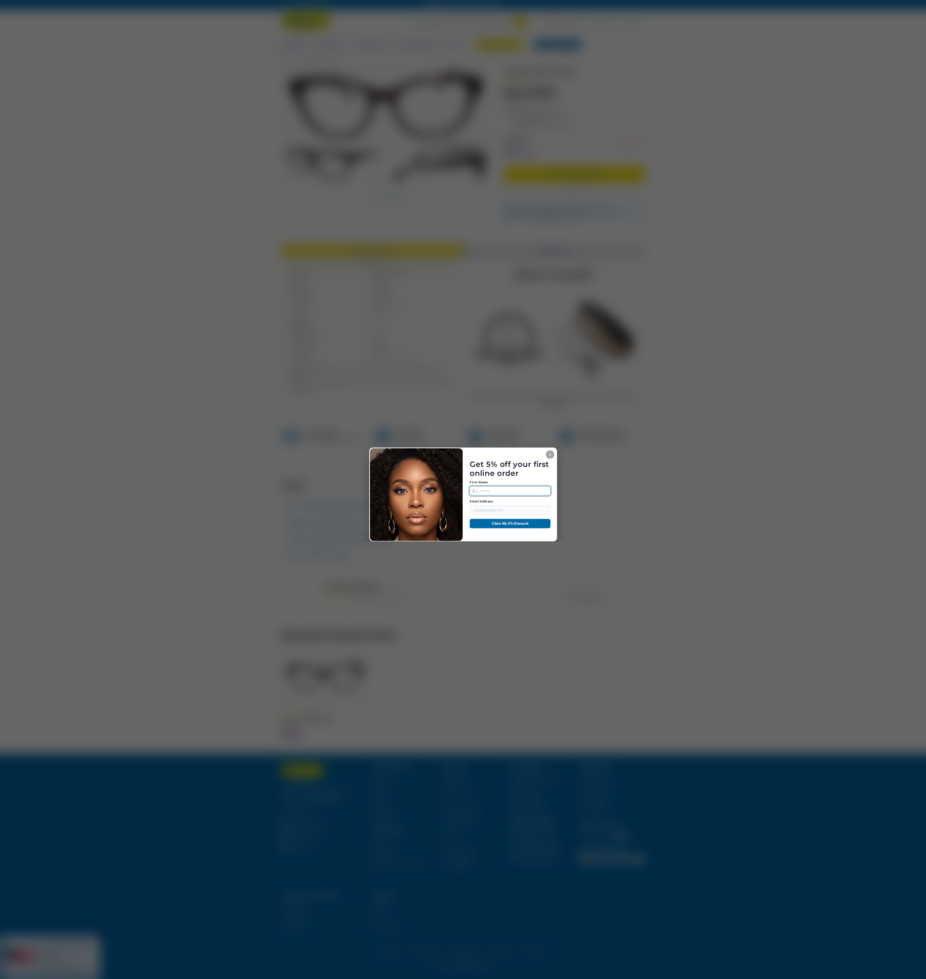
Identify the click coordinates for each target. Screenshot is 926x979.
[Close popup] (550, 454)
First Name (479, 482)
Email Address (481, 501)
